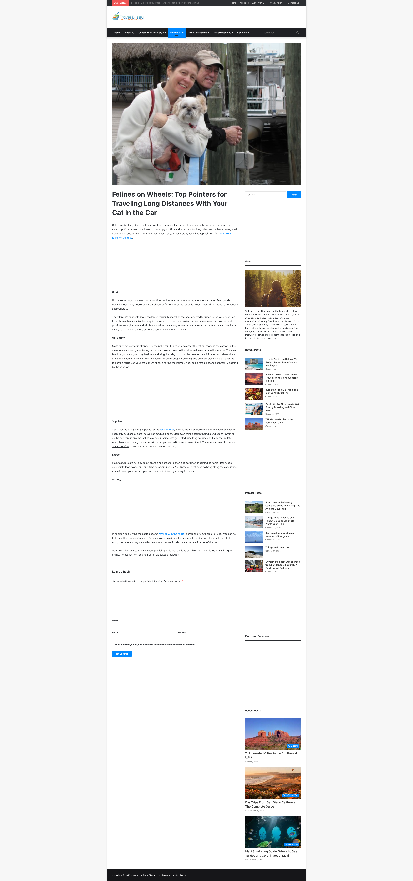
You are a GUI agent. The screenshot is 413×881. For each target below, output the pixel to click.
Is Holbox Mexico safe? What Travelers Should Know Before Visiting (282, 377)
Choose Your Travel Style (151, 32)
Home (233, 2)
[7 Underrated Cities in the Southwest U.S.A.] (254, 424)
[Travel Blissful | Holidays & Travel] (128, 16)
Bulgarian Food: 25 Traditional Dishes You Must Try (156, 2)
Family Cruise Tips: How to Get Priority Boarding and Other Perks (282, 407)
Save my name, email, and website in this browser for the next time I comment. (155, 644)
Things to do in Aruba (277, 547)
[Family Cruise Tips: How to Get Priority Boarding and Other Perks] (254, 409)
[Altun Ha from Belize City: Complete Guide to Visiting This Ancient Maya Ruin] (254, 507)
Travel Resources (222, 32)
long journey (167, 429)
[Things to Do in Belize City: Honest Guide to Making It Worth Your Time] (254, 522)
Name (116, 620)
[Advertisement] (238, 16)
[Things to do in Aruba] (254, 552)
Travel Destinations (197, 32)
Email (116, 632)
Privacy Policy (275, 2)
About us (244, 2)
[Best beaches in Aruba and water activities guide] (254, 537)
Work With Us (259, 2)
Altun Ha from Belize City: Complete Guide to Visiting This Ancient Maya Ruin (282, 505)
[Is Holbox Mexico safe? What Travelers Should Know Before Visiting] (254, 379)
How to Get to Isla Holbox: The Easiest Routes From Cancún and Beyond (281, 362)
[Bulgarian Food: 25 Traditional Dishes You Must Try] (254, 394)
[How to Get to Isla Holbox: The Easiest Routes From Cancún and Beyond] (254, 364)
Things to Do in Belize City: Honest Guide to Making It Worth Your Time (280, 520)
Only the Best (177, 32)
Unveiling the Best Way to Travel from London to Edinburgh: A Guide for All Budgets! (282, 564)
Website (182, 632)
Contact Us (293, 2)
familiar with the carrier (172, 533)
